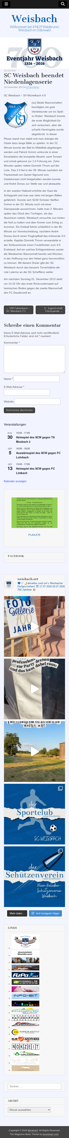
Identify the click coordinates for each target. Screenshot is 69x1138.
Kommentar (12, 342)
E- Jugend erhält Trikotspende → (53, 310)
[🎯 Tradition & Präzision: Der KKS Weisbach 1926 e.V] (34, 876)
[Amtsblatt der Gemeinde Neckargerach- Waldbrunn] (25, 955)
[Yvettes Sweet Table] (25, 1062)
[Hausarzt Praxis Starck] (25, 991)
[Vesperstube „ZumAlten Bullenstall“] (25, 1070)
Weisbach (34, 19)
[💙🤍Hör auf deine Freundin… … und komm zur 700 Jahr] (34, 689)
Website (9, 401)
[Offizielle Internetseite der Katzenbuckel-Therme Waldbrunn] (25, 1012)
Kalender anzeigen (15, 481)
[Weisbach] (34, 53)
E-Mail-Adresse (14, 386)
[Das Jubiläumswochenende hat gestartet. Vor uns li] (34, 626)
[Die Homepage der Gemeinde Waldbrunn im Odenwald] (25, 1055)
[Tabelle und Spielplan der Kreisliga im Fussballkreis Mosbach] (25, 983)
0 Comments (32, 87)
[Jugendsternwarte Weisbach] (25, 1005)
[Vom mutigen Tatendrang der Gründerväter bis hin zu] (34, 814)
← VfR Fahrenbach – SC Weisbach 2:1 (18, 310)
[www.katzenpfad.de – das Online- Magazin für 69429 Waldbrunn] (25, 1019)
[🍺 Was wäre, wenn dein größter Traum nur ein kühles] (34, 751)
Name (8, 378)
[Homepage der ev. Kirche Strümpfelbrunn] (25, 962)
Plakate (34, 535)
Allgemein (10, 70)
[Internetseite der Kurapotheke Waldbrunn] (25, 1041)
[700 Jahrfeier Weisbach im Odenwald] (25, 948)
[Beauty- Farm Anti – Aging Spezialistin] (25, 1034)
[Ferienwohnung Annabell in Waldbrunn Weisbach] (25, 969)
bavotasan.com (51, 1134)
